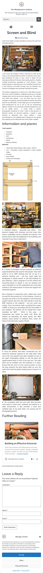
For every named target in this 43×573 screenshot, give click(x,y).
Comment (6, 485)
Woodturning (22, 38)
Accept (21, 555)
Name (5, 510)
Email (4, 518)
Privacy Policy (25, 570)
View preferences (21, 566)
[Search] (38, 19)
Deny (21, 560)
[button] (40, 537)
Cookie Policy (16, 570)
